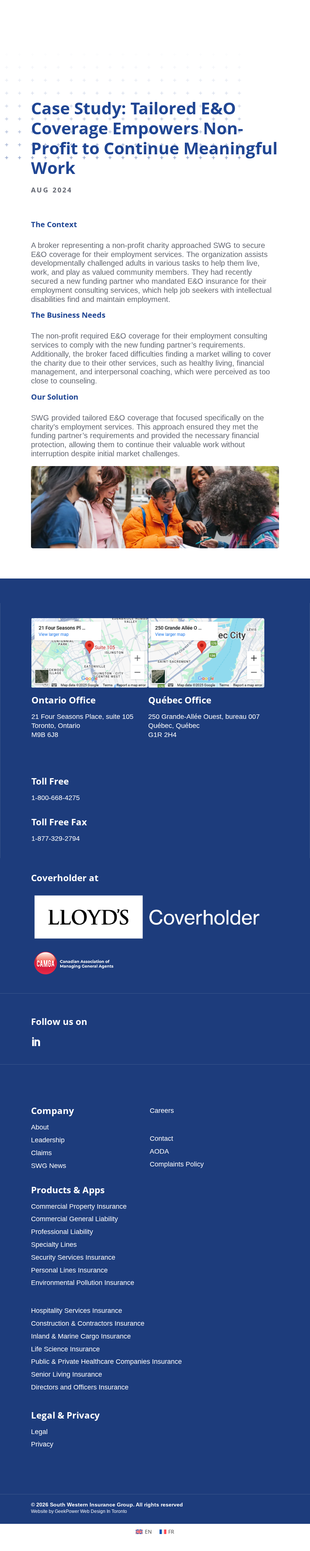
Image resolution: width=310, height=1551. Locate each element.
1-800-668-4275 (55, 798)
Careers (162, 1110)
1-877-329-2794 (55, 838)
